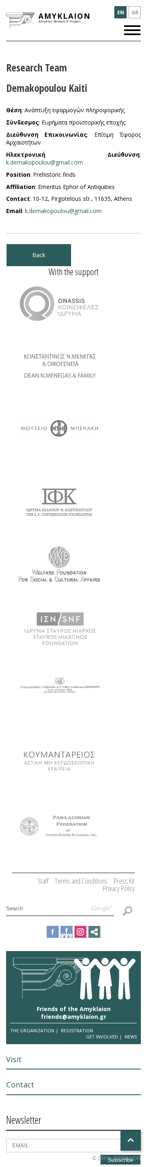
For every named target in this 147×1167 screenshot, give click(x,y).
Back (38, 255)
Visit (14, 1059)
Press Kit (124, 881)
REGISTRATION (77, 1030)
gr (134, 12)
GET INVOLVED (102, 1037)
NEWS (131, 1037)
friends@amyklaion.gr (73, 1016)
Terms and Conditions (81, 881)
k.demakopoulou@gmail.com (44, 162)
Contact (20, 1084)
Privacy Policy (119, 888)
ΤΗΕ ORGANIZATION (32, 1030)
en (120, 12)
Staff (43, 881)
